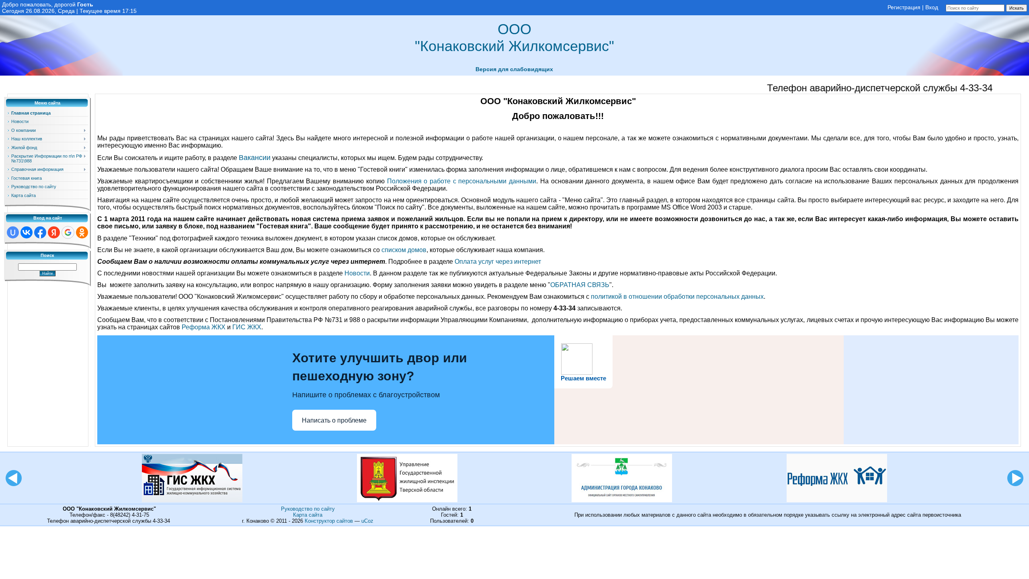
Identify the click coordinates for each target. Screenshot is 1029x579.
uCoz (367, 521)
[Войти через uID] (13, 232)
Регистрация (904, 7)
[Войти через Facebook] (40, 232)
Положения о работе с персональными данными (462, 181)
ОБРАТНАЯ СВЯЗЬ (579, 284)
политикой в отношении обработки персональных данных (677, 296)
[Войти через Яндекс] (54, 232)
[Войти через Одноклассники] (82, 232)
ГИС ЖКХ (246, 327)
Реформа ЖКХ (203, 327)
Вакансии (255, 158)
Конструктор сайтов (329, 521)
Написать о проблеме (334, 420)
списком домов (403, 249)
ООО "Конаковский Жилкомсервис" (514, 37)
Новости (357, 273)
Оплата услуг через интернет (498, 261)
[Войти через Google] (67, 232)
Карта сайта (307, 515)
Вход (931, 7)
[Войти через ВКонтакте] (26, 232)
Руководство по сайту (308, 509)
